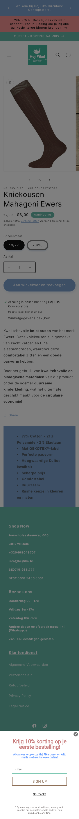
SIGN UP (39, 781)
